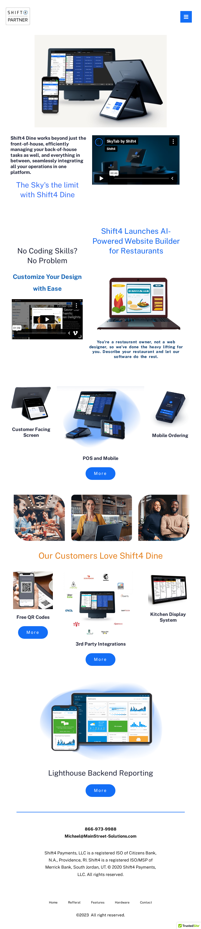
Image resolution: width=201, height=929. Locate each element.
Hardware (122, 902)
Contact (146, 902)
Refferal (74, 902)
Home (53, 902)
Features (97, 902)
